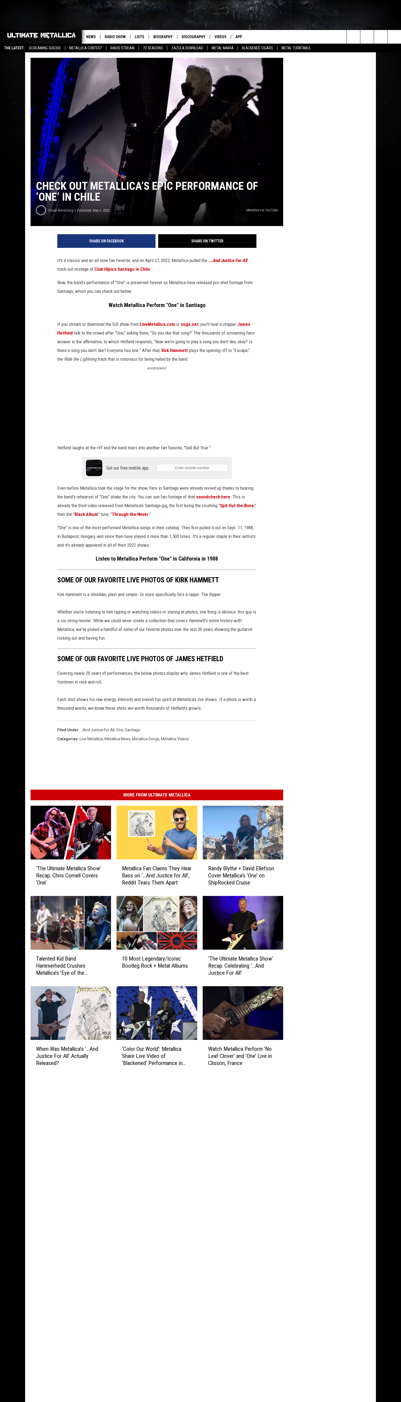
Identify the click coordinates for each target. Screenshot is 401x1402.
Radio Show (115, 37)
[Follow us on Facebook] (380, 37)
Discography (193, 37)
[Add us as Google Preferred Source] (367, 37)
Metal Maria (223, 48)
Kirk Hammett (174, 350)
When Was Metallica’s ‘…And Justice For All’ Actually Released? (67, 1056)
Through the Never (130, 514)
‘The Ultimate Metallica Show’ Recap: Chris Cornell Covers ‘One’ (68, 875)
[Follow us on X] (394, 37)
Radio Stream (122, 48)
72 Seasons (153, 48)
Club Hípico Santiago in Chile (122, 269)
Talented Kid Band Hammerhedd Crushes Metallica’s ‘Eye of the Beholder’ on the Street (61, 965)
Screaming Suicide (45, 48)
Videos (220, 37)
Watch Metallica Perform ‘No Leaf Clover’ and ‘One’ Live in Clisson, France (240, 1056)
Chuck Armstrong (60, 210)
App (238, 37)
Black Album (86, 514)
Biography (163, 37)
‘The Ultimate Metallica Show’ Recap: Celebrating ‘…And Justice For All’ (240, 965)
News (91, 37)
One (119, 730)
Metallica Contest (85, 48)
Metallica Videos (175, 739)
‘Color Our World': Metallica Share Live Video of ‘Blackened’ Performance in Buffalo (152, 1056)
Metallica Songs (145, 739)
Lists (139, 37)
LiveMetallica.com (157, 324)
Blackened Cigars (257, 48)
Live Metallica (91, 739)
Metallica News (117, 739)
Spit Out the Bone (237, 505)
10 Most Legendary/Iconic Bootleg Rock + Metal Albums (155, 962)
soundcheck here (213, 497)
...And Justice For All (227, 260)
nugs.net (189, 324)
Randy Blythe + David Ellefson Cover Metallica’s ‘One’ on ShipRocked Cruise (241, 875)
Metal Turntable (296, 48)
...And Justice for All (97, 730)
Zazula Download (187, 48)
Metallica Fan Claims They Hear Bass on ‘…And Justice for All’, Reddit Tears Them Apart (156, 875)
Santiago (132, 730)
